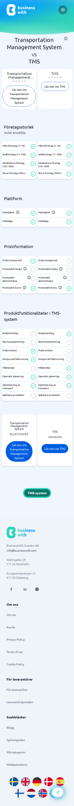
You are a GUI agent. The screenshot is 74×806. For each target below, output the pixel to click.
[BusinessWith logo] (21, 10)
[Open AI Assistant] (37, 589)
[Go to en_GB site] (25, 781)
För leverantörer (17, 689)
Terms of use (15, 652)
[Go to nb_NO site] (42, 793)
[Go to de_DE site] (37, 781)
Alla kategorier (16, 752)
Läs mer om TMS (55, 86)
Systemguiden (16, 740)
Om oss (11, 615)
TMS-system (37, 493)
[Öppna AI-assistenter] (57, 792)
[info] (65, 38)
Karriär (11, 627)
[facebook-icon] (11, 589)
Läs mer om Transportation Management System (19, 96)
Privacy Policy (16, 639)
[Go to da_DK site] (48, 781)
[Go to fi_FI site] (19, 793)
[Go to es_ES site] (60, 781)
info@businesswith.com (22, 550)
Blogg (10, 727)
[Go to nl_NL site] (31, 793)
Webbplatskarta (17, 764)
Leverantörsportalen (20, 702)
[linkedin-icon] (25, 589)
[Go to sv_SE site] (13, 781)
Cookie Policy (15, 664)
